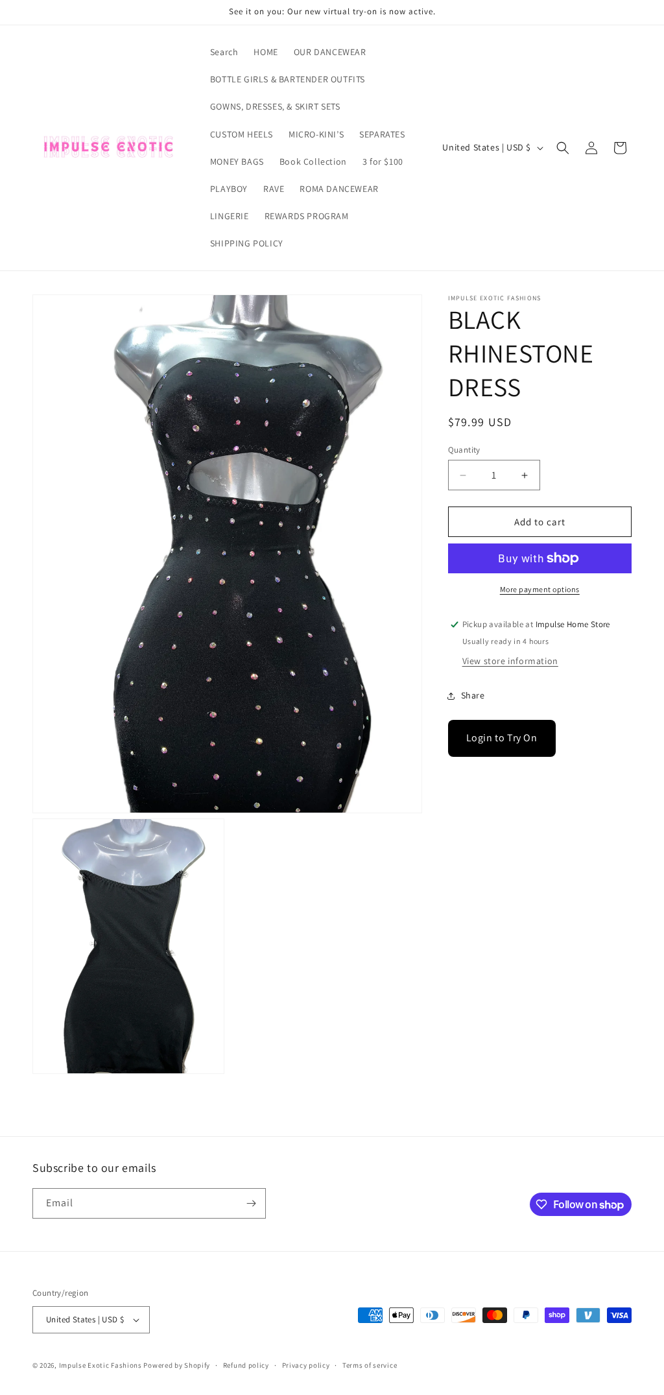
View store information (510, 661)
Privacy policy (306, 1365)
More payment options (540, 589)
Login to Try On (502, 738)
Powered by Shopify (176, 1365)
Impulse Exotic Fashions (100, 1365)
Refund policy (246, 1365)
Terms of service (369, 1365)
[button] (563, 148)
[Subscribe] (251, 1203)
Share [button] (473, 695)
